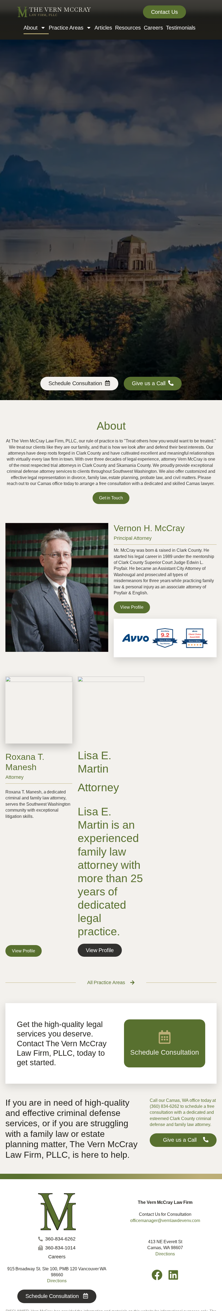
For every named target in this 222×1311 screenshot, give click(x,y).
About (31, 28)
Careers (153, 28)
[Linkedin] (173, 1274)
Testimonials (180, 28)
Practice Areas (66, 28)
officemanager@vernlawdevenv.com (165, 1220)
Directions (165, 1254)
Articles (103, 28)
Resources (128, 28)
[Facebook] (157, 1274)
